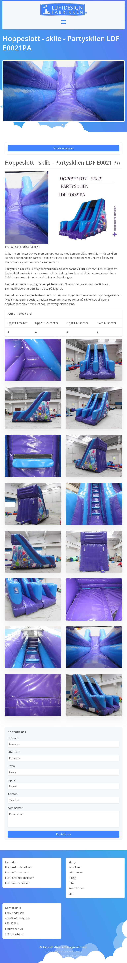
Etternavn (14, 752)
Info (71, 883)
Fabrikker (75, 867)
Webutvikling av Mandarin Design (63, 955)
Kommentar (15, 808)
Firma (11, 766)
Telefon (13, 794)
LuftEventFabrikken (17, 883)
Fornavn (13, 738)
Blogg (72, 878)
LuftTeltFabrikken (16, 872)
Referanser (76, 872)
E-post (12, 780)
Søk (71, 894)
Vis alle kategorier (63, 148)
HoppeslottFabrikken (18, 867)
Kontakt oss (76, 888)
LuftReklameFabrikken (19, 878)
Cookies (49, 951)
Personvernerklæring (70, 951)
